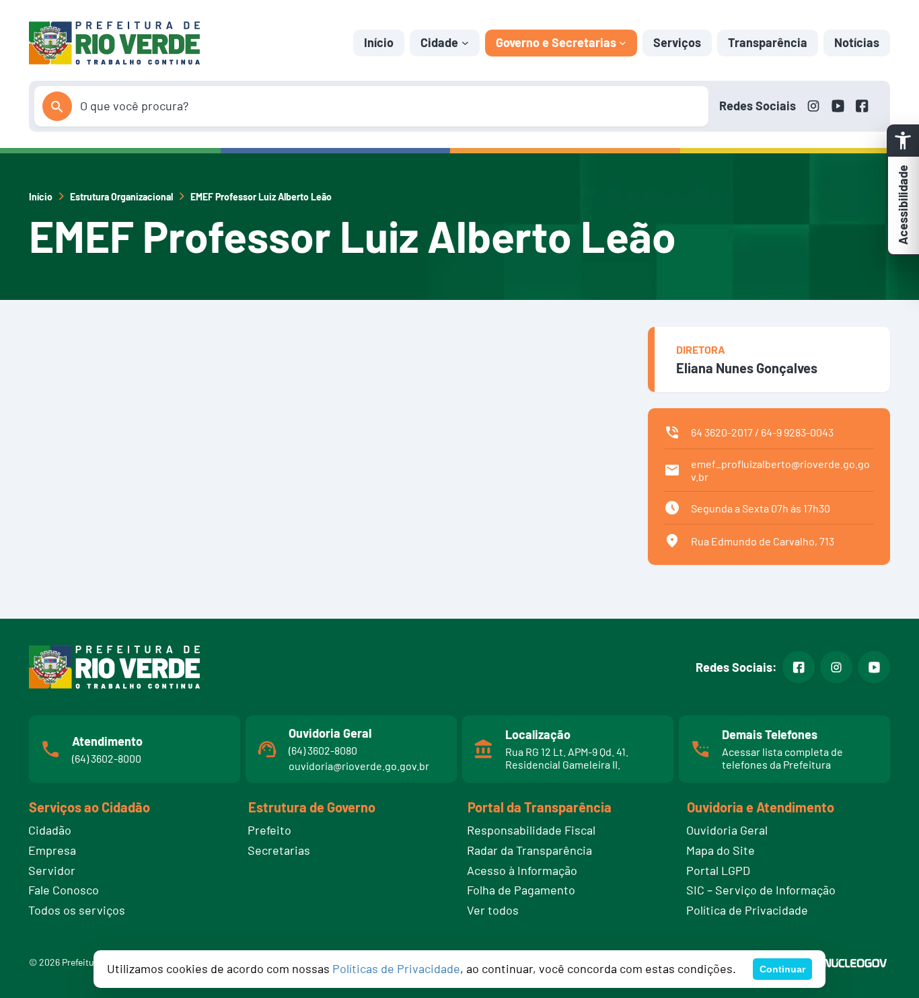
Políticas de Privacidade (396, 968)
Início (379, 42)
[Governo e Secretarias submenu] (622, 42)
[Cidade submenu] (465, 42)
